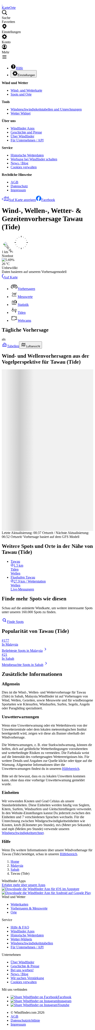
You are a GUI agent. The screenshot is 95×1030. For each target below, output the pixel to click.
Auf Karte (11, 277)
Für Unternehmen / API (27, 140)
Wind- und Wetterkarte (26, 90)
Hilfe (19, 68)
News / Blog (19, 163)
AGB (14, 182)
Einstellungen (26, 75)
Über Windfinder (22, 136)
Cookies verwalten (24, 167)
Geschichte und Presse (26, 132)
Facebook (48, 200)
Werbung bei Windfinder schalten (34, 159)
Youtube (63, 1005)
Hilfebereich (70, 769)
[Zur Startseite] (2, 4)
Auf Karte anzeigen (22, 200)
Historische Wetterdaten (27, 155)
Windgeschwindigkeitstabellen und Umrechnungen (46, 109)
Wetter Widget (20, 113)
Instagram (64, 1001)
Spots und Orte (21, 94)
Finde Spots (15, 622)
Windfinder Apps (22, 128)
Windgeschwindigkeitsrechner (23, 833)
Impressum (18, 190)
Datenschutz (19, 186)
